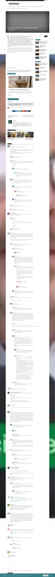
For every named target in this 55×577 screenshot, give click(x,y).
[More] (31, 111)
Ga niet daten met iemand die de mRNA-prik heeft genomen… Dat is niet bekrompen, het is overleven (11, 139)
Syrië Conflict (18, 8)
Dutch (46, 0)
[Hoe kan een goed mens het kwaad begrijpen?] (37, 54)
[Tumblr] (26, 111)
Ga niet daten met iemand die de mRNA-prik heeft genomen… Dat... (43, 64)
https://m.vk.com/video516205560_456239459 (19, 532)
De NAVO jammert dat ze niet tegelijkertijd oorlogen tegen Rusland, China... (43, 58)
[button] (46, 6)
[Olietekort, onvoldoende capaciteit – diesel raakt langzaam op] (37, 46)
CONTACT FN (26, 8)
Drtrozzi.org (10, 67)
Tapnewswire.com (15, 67)
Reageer (11, 154)
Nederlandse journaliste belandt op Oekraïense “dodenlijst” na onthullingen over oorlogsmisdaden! (13, 116)
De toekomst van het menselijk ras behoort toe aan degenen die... (43, 72)
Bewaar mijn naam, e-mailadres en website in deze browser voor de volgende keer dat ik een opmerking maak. (20, 570)
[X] (14, 111)
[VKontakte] (44, 10)
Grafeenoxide (16, 107)
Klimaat (9, 8)
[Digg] (29, 111)
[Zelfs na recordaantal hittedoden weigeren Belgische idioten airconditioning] (37, 50)
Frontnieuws (14, 120)
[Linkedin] (21, 111)
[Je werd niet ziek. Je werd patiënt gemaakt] (20, 134)
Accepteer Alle (51, 575)
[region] (27, 575)
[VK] (17, 111)
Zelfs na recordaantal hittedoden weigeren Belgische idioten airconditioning (43, 50)
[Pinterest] (24, 111)
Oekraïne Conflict (13, 8)
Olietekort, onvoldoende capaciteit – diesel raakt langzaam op (43, 46)
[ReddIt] (23, 111)
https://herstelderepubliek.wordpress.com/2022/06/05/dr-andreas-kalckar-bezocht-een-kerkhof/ (21, 498)
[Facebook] (12, 111)
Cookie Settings (45, 575)
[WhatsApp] (19, 111)
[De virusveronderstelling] (37, 76)
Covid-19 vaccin (12, 107)
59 (11, 31)
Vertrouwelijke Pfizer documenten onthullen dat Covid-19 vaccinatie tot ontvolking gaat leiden (28, 116)
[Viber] (28, 111)
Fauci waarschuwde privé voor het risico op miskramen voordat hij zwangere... (43, 79)
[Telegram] (43, 10)
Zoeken (46, 36)
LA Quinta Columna (20, 107)
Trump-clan (22, 8)
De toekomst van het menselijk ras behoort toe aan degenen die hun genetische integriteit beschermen (29, 139)
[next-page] (9, 141)
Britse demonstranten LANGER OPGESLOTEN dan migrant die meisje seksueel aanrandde (43, 42)
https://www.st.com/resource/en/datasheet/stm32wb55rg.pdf (21, 338)
